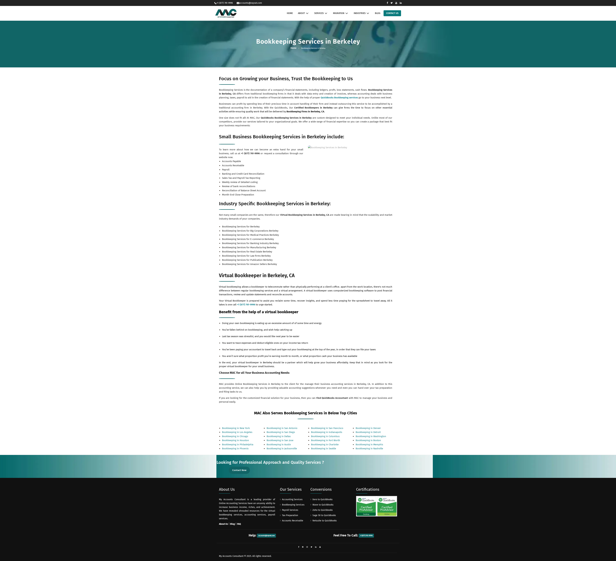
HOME (290, 13)
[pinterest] (303, 547)
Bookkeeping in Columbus (325, 436)
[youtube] (320, 547)
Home (293, 48)
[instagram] (307, 547)
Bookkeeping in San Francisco (327, 428)
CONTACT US (392, 13)
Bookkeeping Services (293, 504)
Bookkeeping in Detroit (368, 432)
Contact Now (239, 470)
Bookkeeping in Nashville (369, 448)
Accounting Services (292, 499)
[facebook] (298, 547)
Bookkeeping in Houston (235, 440)
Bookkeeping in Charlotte (325, 444)
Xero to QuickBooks (322, 499)
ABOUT (301, 13)
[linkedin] (316, 547)
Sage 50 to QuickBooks (324, 515)
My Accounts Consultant (231, 556)
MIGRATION (338, 13)
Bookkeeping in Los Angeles (237, 432)
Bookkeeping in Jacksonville (282, 448)
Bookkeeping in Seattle (323, 448)
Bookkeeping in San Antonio (282, 428)
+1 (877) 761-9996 (250, 153)
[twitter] (311, 547)
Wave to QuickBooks (323, 504)
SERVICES (319, 13)
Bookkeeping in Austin (279, 444)
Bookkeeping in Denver (368, 428)
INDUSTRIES (360, 13)
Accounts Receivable (292, 520)
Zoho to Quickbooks (322, 510)
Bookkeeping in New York (236, 428)
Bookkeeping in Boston (368, 440)
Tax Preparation (290, 515)
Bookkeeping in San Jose (280, 440)
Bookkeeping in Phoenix (235, 448)
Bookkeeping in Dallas (279, 436)
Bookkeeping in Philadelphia (237, 444)
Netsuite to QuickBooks (324, 520)
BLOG (377, 13)
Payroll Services (290, 510)
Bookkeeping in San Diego (281, 432)
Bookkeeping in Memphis (369, 444)
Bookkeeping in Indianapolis (326, 432)
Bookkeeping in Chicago (235, 436)
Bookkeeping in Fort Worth (325, 440)
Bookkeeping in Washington (371, 436)
